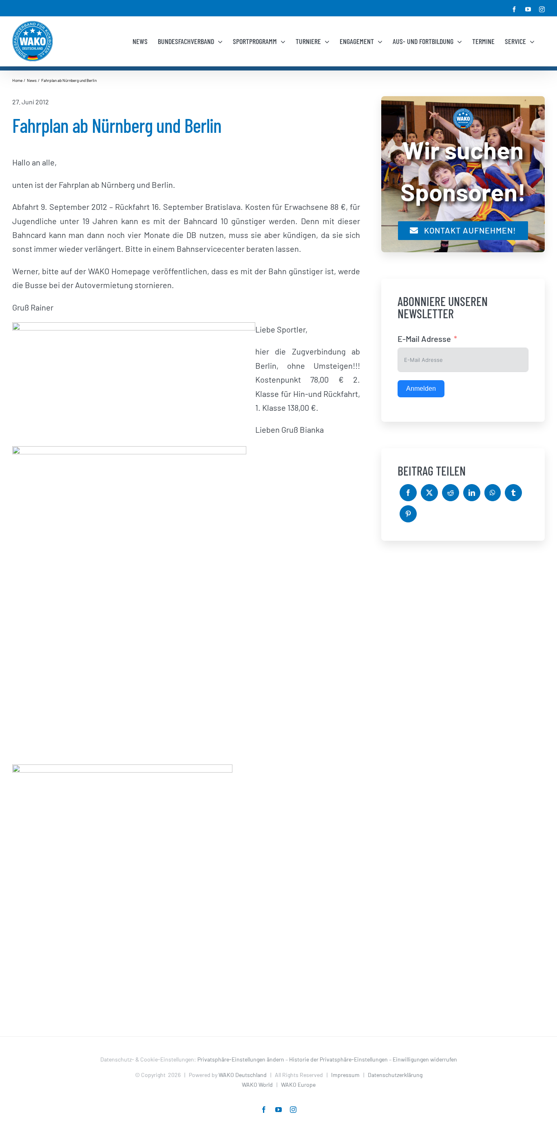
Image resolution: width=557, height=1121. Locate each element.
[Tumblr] (513, 492)
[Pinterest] (408, 513)
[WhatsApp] (492, 492)
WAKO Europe (298, 1084)
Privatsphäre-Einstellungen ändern (240, 1059)
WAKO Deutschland (243, 1074)
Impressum (345, 1074)
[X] (429, 492)
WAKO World (257, 1084)
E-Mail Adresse (424, 339)
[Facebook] (408, 492)
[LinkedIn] (471, 492)
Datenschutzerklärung (395, 1074)
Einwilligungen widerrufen (425, 1059)
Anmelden (421, 388)
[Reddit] (450, 492)
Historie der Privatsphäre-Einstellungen (338, 1059)
